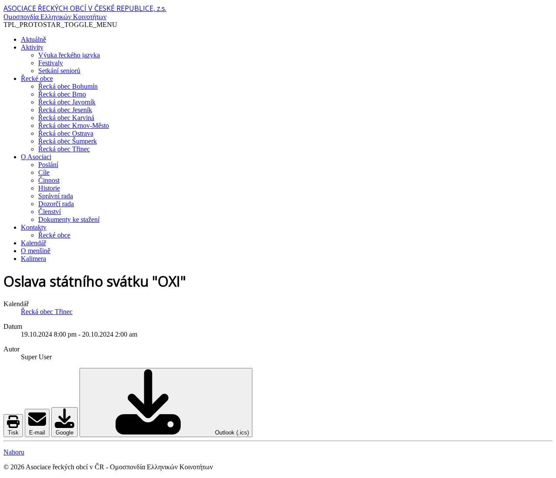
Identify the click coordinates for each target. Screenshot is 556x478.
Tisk (13, 432)
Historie (49, 188)
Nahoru (13, 452)
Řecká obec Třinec (64, 149)
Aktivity (32, 47)
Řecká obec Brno (62, 94)
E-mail (37, 432)
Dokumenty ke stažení (68, 219)
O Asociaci (36, 156)
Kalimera (33, 258)
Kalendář (33, 243)
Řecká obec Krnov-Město (73, 125)
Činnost (49, 180)
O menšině (35, 250)
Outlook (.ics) (231, 432)
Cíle (44, 172)
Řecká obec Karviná (66, 117)
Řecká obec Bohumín (68, 86)
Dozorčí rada (56, 203)
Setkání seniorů (59, 70)
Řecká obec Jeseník (65, 110)
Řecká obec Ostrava (65, 133)
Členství (49, 211)
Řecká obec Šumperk (67, 141)
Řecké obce (37, 78)
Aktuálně (33, 39)
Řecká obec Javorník (67, 102)
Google (64, 432)
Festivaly (50, 63)
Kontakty (33, 227)
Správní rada (55, 196)
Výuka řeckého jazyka (69, 55)
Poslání (48, 164)
